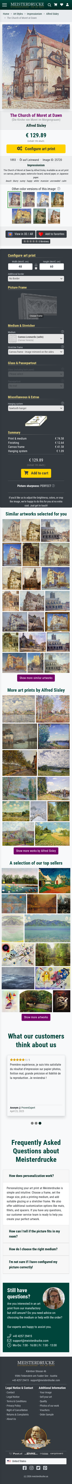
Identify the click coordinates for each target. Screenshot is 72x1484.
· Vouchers (44, 1410)
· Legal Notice (13, 1396)
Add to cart (38, 473)
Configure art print (38, 148)
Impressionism (34, 13)
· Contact (10, 1392)
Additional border (16, 274)
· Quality (43, 1401)
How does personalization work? (31, 1176)
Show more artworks (36, 1017)
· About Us (11, 1419)
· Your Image (45, 1392)
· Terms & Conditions (16, 1401)
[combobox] (36, 278)
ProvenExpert (28, 1107)
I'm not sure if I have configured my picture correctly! (33, 1264)
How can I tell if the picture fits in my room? (34, 1234)
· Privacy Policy (13, 1405)
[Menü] (4, 5)
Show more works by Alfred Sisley (36, 851)
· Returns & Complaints (17, 1414)
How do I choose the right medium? (33, 1249)
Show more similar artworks (36, 678)
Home (6, 13)
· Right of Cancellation (17, 1410)
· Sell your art (45, 1396)
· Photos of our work (49, 1405)
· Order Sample (46, 1414)
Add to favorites (53, 234)
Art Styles (18, 13)
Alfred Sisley (52, 13)
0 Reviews (43, 241)
